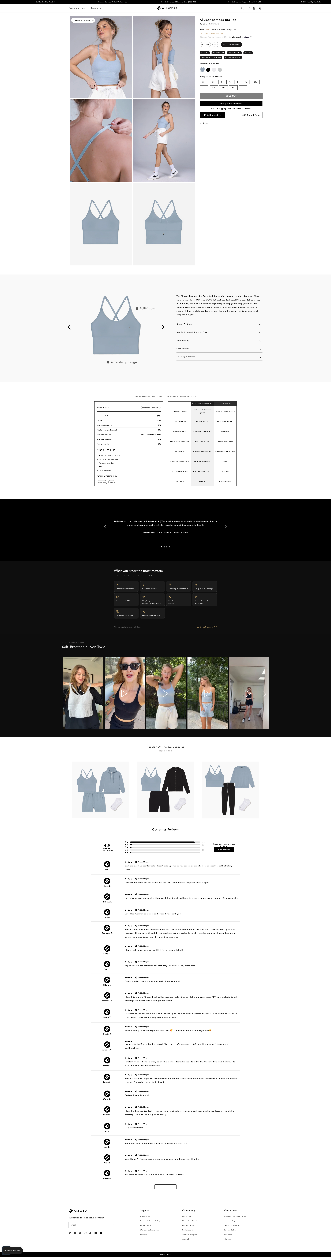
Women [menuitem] (73, 8)
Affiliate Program (189, 1234)
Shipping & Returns (185, 357)
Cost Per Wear (183, 348)
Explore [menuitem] (95, 8)
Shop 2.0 (231, 29)
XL (246, 82)
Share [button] (205, 123)
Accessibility (229, 1221)
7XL (243, 87)
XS (213, 82)
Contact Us (145, 1216)
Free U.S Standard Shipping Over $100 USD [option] (102, 2)
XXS (204, 82)
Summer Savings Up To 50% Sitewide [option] (36, 2)
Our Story (186, 1216)
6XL (233, 87)
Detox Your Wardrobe (191, 1221)
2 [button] (164, 546)
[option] (116, 328)
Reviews (144, 1234)
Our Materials (188, 1225)
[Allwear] (101, 1233)
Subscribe (113, 1225)
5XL (223, 87)
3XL (203, 87)
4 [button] (169, 546)
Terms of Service (231, 1225)
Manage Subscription (149, 1230)
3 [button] (166, 546)
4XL (213, 87)
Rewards (228, 1234)
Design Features (184, 324)
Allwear (168, 1254)
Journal (185, 1239)
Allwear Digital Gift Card (235, 1216)
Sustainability (182, 340)
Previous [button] (105, 527)
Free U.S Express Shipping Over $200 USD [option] (169, 2)
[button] (242, 8)
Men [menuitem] (84, 8)
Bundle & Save (218, 29)
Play (82, 693)
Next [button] (226, 527)
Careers (227, 1239)
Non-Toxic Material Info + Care (191, 332)
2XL (255, 82)
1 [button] (161, 546)
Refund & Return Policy (150, 1221)
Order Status (146, 1225)
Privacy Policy (230, 1230)
